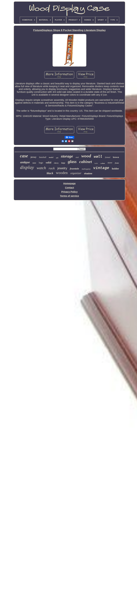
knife (96, 163)
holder (115, 168)
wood (86, 156)
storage (67, 156)
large (63, 163)
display (27, 167)
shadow (88, 173)
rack (52, 168)
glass (72, 161)
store (110, 162)
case (24, 155)
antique (25, 162)
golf (57, 157)
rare (34, 163)
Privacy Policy (69, 191)
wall (98, 156)
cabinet (85, 161)
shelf (77, 157)
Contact (69, 187)
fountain (74, 168)
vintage (101, 168)
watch (41, 168)
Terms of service (69, 196)
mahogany (86, 169)
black (50, 173)
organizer (75, 173)
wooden (62, 173)
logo (41, 162)
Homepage (69, 183)
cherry (56, 163)
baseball (42, 157)
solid (48, 162)
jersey (33, 157)
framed (107, 157)
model (51, 157)
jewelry (62, 168)
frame (117, 163)
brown (116, 157)
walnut (102, 163)
